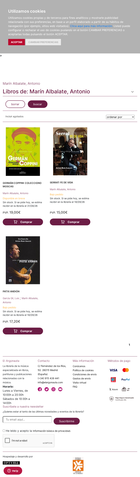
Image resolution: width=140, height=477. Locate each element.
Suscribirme (66, 421)
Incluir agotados (14, 116)
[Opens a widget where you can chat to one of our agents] (12, 471)
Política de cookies (83, 370)
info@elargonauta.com (50, 382)
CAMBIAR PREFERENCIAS (43, 42)
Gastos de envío (82, 378)
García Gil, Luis (11, 298)
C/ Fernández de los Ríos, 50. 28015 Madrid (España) (52, 370)
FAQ (75, 386)
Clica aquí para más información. (91, 26)
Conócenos (79, 366)
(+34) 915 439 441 (48, 378)
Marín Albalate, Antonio (15, 193)
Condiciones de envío (85, 374)
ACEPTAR (16, 42)
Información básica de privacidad (51, 430)
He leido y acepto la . (38, 430)
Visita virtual (79, 382)
